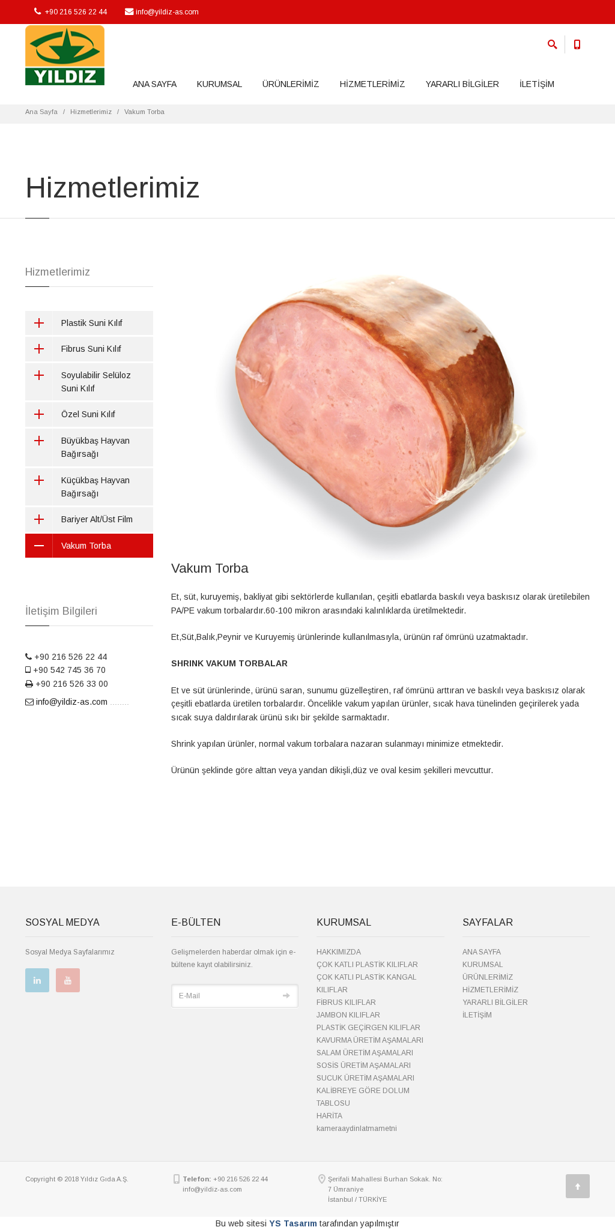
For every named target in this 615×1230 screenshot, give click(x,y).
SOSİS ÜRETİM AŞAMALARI (364, 1065)
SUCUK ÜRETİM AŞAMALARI (365, 1078)
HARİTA (329, 1116)
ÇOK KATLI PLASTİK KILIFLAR (367, 964)
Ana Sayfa (41, 111)
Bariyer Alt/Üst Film (97, 519)
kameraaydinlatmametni (357, 1128)
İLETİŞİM (537, 84)
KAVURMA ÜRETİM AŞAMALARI (370, 1040)
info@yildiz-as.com (167, 12)
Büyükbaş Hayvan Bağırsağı (95, 447)
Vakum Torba (86, 545)
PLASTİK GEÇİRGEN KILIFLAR (368, 1027)
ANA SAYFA (155, 84)
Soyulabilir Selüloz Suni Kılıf (96, 381)
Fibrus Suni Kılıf (91, 349)
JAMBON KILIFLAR (348, 1015)
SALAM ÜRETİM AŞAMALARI (365, 1053)
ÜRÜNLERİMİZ (291, 84)
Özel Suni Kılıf (88, 414)
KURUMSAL (219, 84)
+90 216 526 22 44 (75, 12)
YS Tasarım (293, 1223)
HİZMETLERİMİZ (372, 84)
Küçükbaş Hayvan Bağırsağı (95, 486)
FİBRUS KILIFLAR (346, 1002)
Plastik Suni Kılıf (91, 323)
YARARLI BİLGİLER (462, 84)
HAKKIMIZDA (339, 952)
